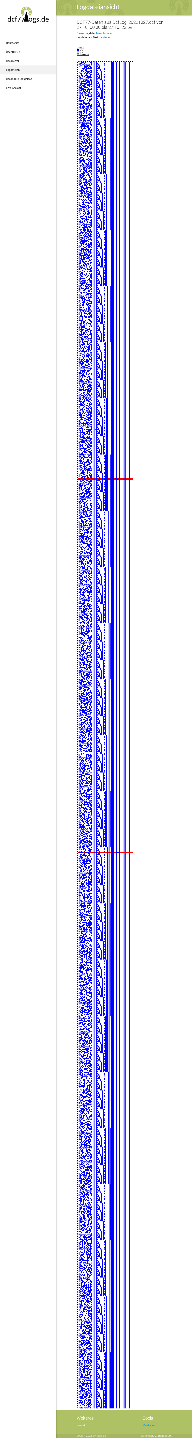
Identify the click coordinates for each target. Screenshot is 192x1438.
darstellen (105, 37)
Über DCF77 (13, 52)
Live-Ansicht (13, 87)
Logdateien (13, 69)
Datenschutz (149, 1435)
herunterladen (104, 33)
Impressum (165, 1435)
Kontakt (81, 1425)
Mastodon (149, 1425)
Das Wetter (12, 60)
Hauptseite (12, 43)
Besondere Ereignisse (19, 78)
